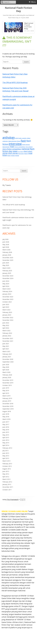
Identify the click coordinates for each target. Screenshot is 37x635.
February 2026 (7, 252)
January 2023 (6, 315)
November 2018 (7, 406)
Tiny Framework (12, 499)
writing (17, 155)
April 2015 (5, 437)
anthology (8, 137)
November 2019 (7, 383)
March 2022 (6, 331)
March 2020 (6, 372)
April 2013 (5, 458)
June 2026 (5, 242)
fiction (18, 141)
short (21, 151)
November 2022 (7, 320)
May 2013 (5, 456)
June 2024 (5, 281)
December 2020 (7, 359)
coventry (24, 138)
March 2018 (6, 419)
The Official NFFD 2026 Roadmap (15, 82)
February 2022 (7, 333)
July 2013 (5, 451)
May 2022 (5, 325)
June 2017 (5, 422)
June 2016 (5, 427)
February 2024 (7, 291)
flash (23, 140)
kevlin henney (26, 144)
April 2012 (5, 477)
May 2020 (5, 367)
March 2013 (6, 461)
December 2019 (7, 380)
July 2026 (5, 239)
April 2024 (5, 286)
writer (9, 155)
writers (13, 155)
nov (19, 151)
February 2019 (7, 398)
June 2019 (5, 388)
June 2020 (5, 364)
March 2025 (6, 268)
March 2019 (6, 396)
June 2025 (5, 263)
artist (16, 138)
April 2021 (5, 349)
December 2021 (7, 338)
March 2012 (6, 479)
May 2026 (5, 244)
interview (15, 144)
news (15, 151)
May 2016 (5, 430)
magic (12, 146)
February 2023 (7, 312)
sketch (26, 153)
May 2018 (5, 417)
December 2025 (7, 258)
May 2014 (5, 443)
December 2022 (7, 317)
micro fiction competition (11, 149)
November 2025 (7, 260)
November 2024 (7, 278)
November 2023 (7, 299)
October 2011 (7, 490)
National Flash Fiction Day (18, 9)
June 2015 (5, 432)
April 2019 (5, 393)
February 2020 (7, 375)
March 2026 (6, 250)
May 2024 (5, 284)
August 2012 (6, 469)
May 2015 (5, 435)
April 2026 (5, 247)
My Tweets (6, 185)
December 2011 (7, 487)
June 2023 (5, 304)
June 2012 (5, 471)
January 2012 (6, 484)
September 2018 (7, 409)
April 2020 (5, 370)
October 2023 (7, 302)
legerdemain (5, 147)
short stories (13, 153)
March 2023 (6, 310)
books (19, 138)
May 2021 (5, 346)
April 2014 (5, 445)
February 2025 (7, 271)
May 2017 (5, 424)
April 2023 (5, 307)
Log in (22, 499)
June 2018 (5, 414)
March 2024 (6, 289)
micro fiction (29, 147)
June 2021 (5, 344)
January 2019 (6, 401)
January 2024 (6, 294)
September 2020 (7, 362)
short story (21, 153)
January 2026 (6, 255)
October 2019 (7, 385)
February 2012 (7, 482)
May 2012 (5, 474)
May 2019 (5, 390)
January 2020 (6, 377)
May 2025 (5, 265)
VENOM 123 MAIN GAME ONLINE (15, 511)
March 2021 (6, 351)
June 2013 (5, 453)
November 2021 (7, 341)
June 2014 (5, 440)
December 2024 (7, 276)
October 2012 (7, 466)
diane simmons (12, 141)
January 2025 (6, 273)
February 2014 (7, 448)
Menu (33, 2)
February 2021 (7, 354)
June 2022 (5, 323)
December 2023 (7, 297)
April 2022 (5, 328)
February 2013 (7, 464)
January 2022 (6, 336)
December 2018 (7, 404)
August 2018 (6, 411)
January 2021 (6, 357)
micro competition (20, 147)
